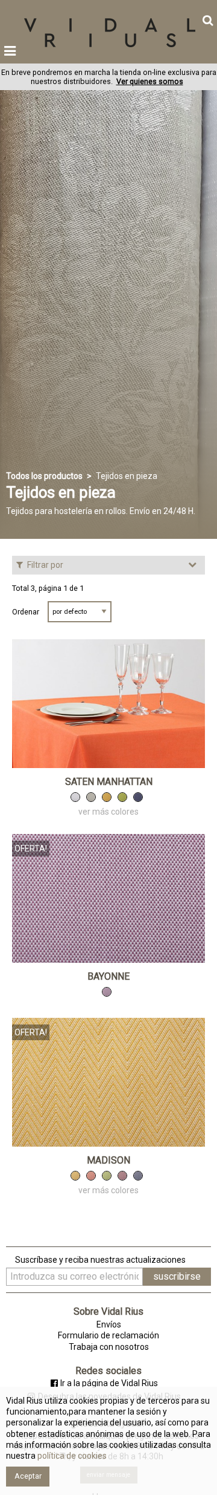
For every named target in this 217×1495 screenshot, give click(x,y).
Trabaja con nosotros (109, 1347)
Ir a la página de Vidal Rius (109, 1383)
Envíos (108, 1324)
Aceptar (28, 1475)
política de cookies (71, 1456)
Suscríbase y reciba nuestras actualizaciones (100, 1260)
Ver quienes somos (149, 81)
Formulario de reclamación (108, 1335)
